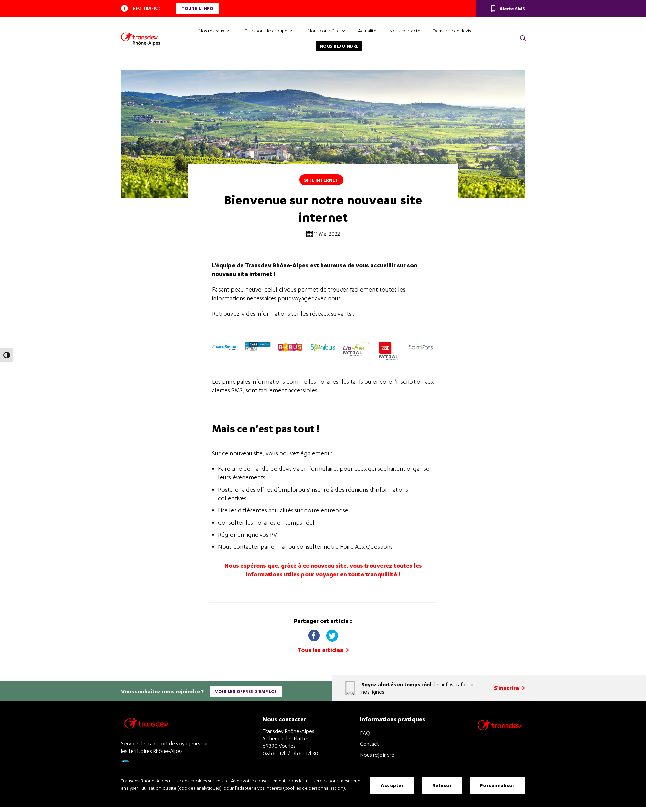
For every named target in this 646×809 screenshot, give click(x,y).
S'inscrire (507, 687)
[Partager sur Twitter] (332, 634)
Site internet (321, 180)
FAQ (365, 733)
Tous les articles (321, 649)
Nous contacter (405, 30)
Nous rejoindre (339, 46)
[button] (523, 38)
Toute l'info (197, 8)
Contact (369, 744)
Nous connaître (324, 30)
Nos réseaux (211, 30)
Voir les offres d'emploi (245, 691)
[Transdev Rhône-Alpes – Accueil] (140, 39)
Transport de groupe (266, 30)
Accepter (392, 785)
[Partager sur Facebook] (314, 634)
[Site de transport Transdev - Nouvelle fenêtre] (499, 733)
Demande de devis (452, 30)
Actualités (368, 30)
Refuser (442, 785)
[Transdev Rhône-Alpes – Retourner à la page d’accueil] (146, 725)
